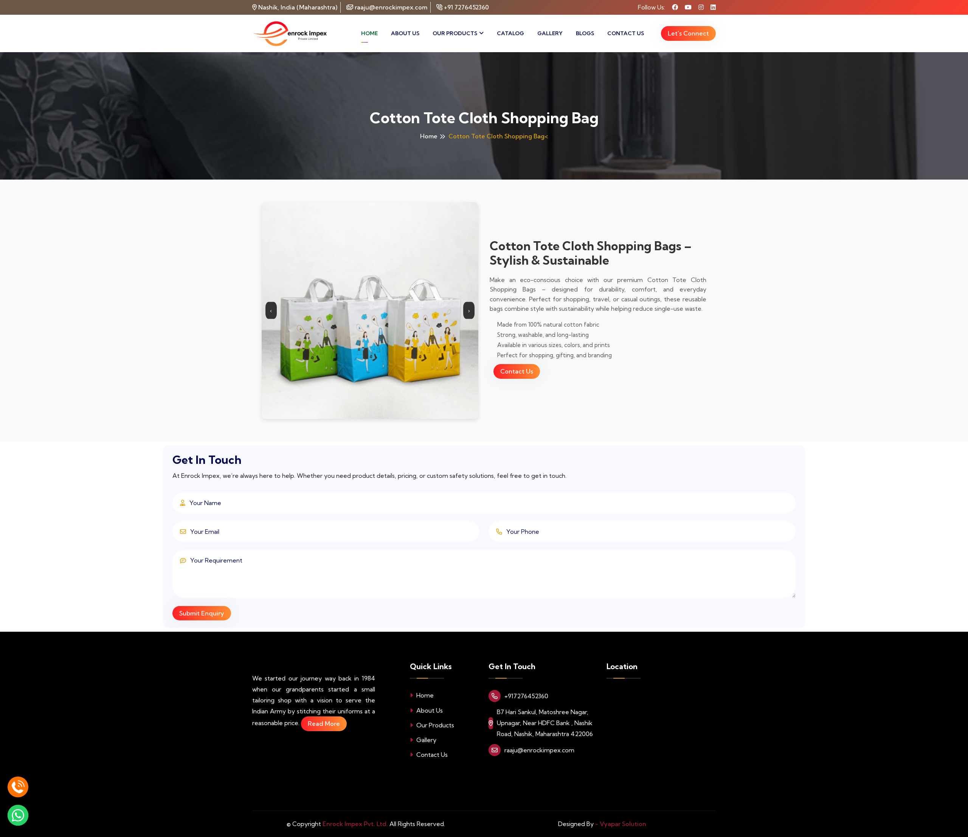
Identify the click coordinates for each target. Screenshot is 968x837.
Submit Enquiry (201, 613)
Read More (324, 723)
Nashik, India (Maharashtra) (298, 7)
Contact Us (625, 33)
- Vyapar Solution (620, 824)
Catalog (510, 33)
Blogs (585, 33)
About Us (405, 33)
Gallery (550, 33)
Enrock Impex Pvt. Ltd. (355, 824)
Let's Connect (688, 33)
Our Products (455, 33)
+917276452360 (526, 696)
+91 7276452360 (465, 7)
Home (369, 33)
